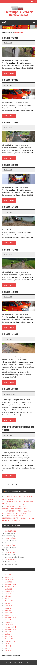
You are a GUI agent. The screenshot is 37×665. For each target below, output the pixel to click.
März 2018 (8, 636)
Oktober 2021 (9, 601)
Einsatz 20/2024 (10, 80)
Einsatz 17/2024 (10, 122)
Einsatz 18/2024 (10, 164)
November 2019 (10, 617)
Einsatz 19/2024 (10, 37)
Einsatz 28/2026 (10, 538)
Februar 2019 (9, 622)
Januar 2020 (9, 615)
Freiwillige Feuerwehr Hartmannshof (18, 13)
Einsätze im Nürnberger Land (15, 491)
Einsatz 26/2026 (10, 552)
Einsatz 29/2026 (10, 531)
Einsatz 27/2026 (10, 545)
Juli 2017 (8, 646)
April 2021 (8, 605)
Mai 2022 (8, 598)
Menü (4, 22)
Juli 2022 (8, 596)
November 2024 (10, 584)
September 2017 (10, 641)
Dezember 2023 (10, 587)
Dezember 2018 (10, 627)
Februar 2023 (9, 591)
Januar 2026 (9, 577)
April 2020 (8, 610)
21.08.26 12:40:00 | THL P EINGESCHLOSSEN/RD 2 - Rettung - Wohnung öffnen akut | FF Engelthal (18, 518)
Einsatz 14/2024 (10, 291)
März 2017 (8, 648)
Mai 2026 (8, 575)
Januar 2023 (9, 594)
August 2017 (9, 643)
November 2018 (10, 629)
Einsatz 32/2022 (10, 389)
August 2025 (9, 579)
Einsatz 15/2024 (10, 249)
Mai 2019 (8, 620)
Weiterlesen (9, 73)
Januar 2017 (9, 651)
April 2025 (8, 582)
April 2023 (8, 589)
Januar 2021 (9, 608)
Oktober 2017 (9, 639)
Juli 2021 (8, 603)
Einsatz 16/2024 (10, 207)
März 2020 (8, 613)
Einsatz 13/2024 (10, 334)
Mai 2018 (8, 632)
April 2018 (8, 634)
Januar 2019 (9, 624)
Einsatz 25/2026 (10, 559)
